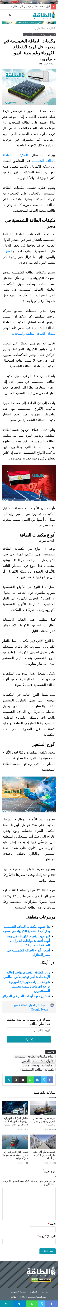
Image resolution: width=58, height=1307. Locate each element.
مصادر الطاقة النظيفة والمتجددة (33, 333)
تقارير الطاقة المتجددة (41, 35)
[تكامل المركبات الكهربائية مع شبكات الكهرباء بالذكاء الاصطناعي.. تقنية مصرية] (15, 1108)
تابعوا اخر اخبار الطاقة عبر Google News (30, 1007)
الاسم (52, 1224)
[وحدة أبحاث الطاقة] (29, 22)
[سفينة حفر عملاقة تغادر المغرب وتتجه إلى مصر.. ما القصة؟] (43, 1108)
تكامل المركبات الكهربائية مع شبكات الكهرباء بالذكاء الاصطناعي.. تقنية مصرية (16, 1121)
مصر (26, 1065)
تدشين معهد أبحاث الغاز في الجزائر (26, 996)
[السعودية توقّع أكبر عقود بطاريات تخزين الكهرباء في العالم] (43, 1142)
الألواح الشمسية (43, 1061)
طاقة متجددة (28, 35)
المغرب (7, 251)
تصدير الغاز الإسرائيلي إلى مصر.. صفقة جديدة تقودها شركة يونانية (15, 1155)
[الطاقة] (44, 15)
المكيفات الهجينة (43, 1065)
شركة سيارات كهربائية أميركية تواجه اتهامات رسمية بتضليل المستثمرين (29, 986)
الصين (26, 1061)
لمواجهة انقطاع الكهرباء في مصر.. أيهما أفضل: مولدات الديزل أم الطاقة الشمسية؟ (27, 940)
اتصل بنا (33, 1292)
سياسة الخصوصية (18, 1292)
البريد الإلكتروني (46, 1236)
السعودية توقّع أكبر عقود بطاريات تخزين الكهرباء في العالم (44, 1155)
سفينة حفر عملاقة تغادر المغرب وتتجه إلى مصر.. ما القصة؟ (44, 1121)
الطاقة (14, 1297)
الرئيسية (48, 28)
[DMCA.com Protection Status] (41, 1280)
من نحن (44, 1292)
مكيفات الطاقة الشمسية (37, 1069)
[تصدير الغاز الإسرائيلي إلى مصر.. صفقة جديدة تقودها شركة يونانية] (15, 1142)
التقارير (39, 28)
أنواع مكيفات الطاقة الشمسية (34, 1056)
